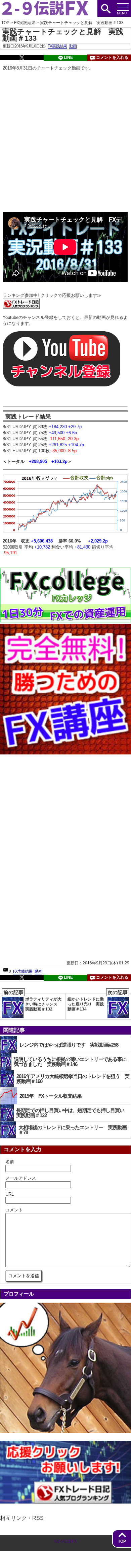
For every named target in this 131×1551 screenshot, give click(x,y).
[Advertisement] (65, 142)
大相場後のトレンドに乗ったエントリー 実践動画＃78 (72, 1129)
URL (9, 1194)
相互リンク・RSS (22, 1518)
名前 (9, 1161)
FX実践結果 (57, 46)
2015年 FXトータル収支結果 (50, 1096)
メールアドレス (20, 1178)
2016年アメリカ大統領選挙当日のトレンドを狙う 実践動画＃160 (72, 1078)
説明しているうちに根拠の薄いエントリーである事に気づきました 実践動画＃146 (70, 1061)
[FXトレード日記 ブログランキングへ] (21, 307)
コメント (14, 1209)
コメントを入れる (112, 57)
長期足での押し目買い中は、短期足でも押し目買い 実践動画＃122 (72, 1112)
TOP (122, 1541)
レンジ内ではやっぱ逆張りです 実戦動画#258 (68, 1045)
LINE (68, 57)
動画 (73, 46)
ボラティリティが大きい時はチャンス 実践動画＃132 (32, 1002)
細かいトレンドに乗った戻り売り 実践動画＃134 (98, 1002)
